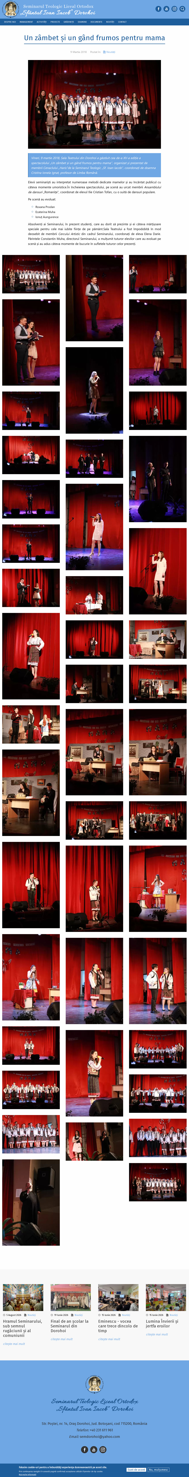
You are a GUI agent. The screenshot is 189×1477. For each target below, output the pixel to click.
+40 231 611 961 (101, 1430)
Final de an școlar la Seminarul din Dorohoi (69, 1326)
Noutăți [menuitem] (110, 22)
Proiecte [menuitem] (55, 22)
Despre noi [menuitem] (10, 22)
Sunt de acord (136, 1469)
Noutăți (110, 52)
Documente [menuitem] (96, 22)
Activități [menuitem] (42, 22)
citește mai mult (14, 1344)
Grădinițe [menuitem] (69, 22)
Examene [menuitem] (82, 22)
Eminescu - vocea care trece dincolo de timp (118, 1326)
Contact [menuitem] (122, 22)
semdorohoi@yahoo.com (100, 1437)
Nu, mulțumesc (158, 1469)
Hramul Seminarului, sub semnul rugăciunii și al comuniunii (22, 1328)
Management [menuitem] (26, 22)
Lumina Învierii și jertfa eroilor (162, 1323)
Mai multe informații (27, 1475)
